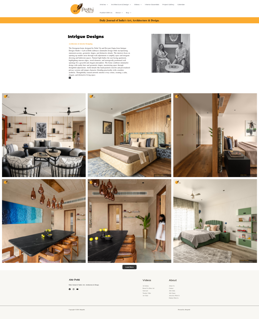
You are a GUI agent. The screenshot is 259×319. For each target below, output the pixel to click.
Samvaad (145, 291)
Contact (171, 288)
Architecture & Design (120, 4)
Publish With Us (106, 13)
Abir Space (172, 293)
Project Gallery (168, 4)
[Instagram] (73, 289)
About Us (172, 286)
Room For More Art (148, 288)
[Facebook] (70, 289)
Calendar (181, 4)
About (118, 13)
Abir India (172, 291)
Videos (137, 4)
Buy (127, 13)
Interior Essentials (152, 4)
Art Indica (146, 286)
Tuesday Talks (147, 293)
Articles (103, 4)
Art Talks (145, 295)
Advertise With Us (174, 295)
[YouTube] (77, 289)
